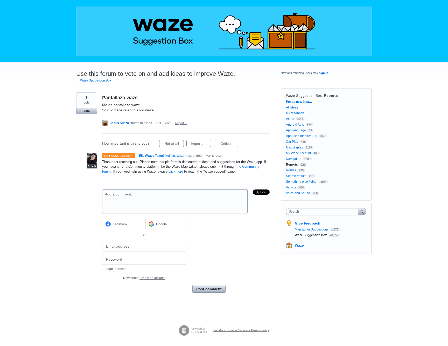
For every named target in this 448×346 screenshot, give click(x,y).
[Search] (362, 211)
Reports (331, 95)
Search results (296, 176)
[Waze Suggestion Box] (224, 31)
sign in (323, 72)
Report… (181, 123)
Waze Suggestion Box (304, 95)
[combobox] (323, 211)
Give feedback (307, 223)
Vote (87, 110)
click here (176, 171)
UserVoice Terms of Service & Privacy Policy (241, 330)
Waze (299, 245)
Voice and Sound (298, 193)
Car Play (292, 142)
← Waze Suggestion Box (93, 80)
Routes (291, 170)
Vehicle (291, 187)
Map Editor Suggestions (312, 229)
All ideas (292, 107)
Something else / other (302, 182)
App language (296, 130)
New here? (144, 278)
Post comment (209, 289)
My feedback (295, 113)
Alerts (290, 119)
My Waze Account (298, 153)
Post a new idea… (299, 102)
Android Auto (295, 124)
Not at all (174, 144)
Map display (294, 147)
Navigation (293, 159)
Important (201, 144)
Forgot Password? (116, 269)
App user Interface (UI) (302, 136)
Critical (229, 144)
